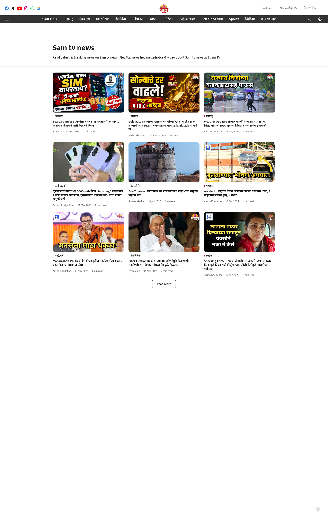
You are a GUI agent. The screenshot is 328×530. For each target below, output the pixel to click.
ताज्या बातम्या (50, 19)
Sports (234, 19)
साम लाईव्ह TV (288, 8)
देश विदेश (121, 19)
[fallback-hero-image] (88, 93)
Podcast (267, 8)
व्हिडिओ (250, 19)
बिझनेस (138, 19)
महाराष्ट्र (69, 19)
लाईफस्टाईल (187, 19)
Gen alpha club (212, 19)
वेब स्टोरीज (310, 8)
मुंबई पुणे (84, 19)
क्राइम (153, 19)
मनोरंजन (168, 19)
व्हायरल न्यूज (268, 19)
